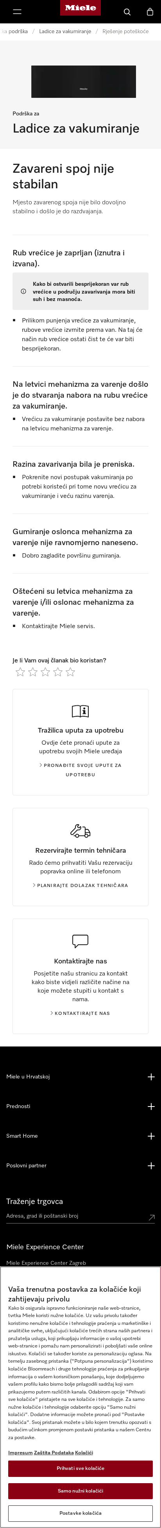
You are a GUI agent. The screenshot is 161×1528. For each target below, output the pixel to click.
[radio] (20, 671)
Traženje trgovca (34, 1202)
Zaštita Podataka (54, 1452)
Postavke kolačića (80, 1513)
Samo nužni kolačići (80, 1491)
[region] (80, 1397)
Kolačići (84, 1452)
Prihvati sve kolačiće (81, 1468)
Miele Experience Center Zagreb (46, 1263)
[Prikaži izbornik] (17, 11)
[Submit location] (151, 1218)
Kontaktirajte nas (82, 1013)
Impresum (20, 1452)
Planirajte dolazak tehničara (83, 886)
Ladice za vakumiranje (65, 31)
